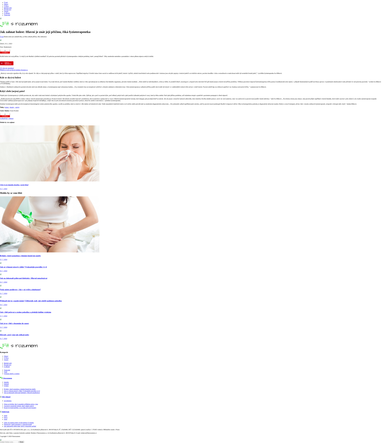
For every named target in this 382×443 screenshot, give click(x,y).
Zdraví (6, 4)
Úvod (6, 2)
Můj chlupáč (6, 397)
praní (5, 419)
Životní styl (7, 9)
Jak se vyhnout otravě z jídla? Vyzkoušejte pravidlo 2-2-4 (22, 391)
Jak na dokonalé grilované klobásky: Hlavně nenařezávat (22, 393)
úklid (5, 416)
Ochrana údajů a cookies (11, 374)
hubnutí (6, 384)
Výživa (6, 6)
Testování (7, 15)
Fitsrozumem (7, 378)
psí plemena (7, 401)
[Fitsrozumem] (19, 26)
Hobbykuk (5, 412)
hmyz (5, 417)
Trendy (6, 11)
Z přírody (7, 13)
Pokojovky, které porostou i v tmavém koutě (18, 424)
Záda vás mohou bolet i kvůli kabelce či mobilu (19, 422)
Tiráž (5, 372)
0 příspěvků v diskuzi (6, 118)
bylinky (6, 386)
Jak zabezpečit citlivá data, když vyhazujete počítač (20, 426)
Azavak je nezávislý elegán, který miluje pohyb (19, 406)
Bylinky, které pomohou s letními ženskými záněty (20, 389)
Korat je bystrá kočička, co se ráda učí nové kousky (20, 408)
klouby (12, 107)
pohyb (17, 107)
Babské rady (8, 8)
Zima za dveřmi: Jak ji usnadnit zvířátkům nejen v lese (21, 404)
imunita (6, 382)
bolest (7, 107)
